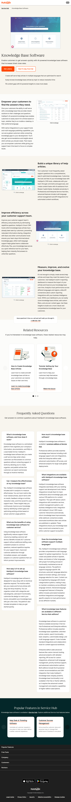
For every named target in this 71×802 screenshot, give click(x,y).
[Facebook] (23, 774)
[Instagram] (28, 774)
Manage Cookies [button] (60, 797)
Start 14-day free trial (25, 69)
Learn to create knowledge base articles (20, 387)
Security (32, 797)
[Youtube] (32, 774)
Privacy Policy (22, 797)
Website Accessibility (44, 797)
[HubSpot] (6, 2)
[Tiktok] (50, 774)
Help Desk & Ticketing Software (18, 721)
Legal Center (10, 797)
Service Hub (5, 8)
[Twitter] (37, 774)
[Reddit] (46, 774)
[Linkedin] (41, 774)
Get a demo (8, 69)
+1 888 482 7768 (35, 320)
